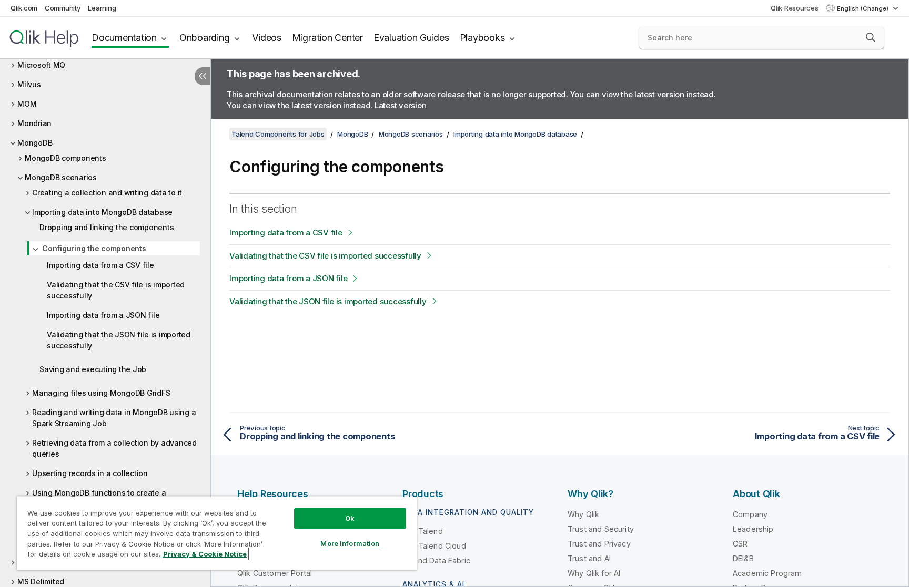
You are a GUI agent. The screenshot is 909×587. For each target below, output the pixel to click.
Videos (266, 37)
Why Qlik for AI (594, 573)
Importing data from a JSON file (103, 315)
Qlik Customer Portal (274, 573)
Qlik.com (24, 8)
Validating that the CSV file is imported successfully (116, 290)
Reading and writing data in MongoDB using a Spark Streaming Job (114, 418)
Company (750, 514)
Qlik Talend (422, 531)
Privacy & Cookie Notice (205, 554)
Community (63, 8)
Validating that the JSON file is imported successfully (118, 340)
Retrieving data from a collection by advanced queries (114, 448)
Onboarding (204, 37)
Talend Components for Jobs (278, 134)
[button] (870, 37)
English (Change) (863, 8)
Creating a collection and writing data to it (107, 192)
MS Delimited (40, 581)
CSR (740, 543)
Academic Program (767, 573)
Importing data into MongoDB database (102, 212)
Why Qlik (583, 514)
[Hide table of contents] (202, 76)
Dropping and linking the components (106, 227)
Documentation (124, 37)
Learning (102, 8)
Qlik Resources (795, 8)
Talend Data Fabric (436, 560)
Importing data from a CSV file (100, 265)
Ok (350, 518)
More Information (349, 543)
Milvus (29, 84)
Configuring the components (94, 248)
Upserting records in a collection (90, 473)
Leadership (753, 528)
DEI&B (743, 558)
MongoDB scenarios (61, 177)
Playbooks (482, 37)
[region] (217, 533)
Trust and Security (601, 528)
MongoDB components (65, 157)
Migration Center (327, 37)
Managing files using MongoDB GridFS (101, 392)
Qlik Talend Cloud (434, 545)
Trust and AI (589, 558)
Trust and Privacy (599, 543)
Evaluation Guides (411, 37)
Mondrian (34, 123)
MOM (26, 103)
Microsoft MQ (41, 64)
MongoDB (34, 142)
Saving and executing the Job (92, 369)
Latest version (401, 105)
